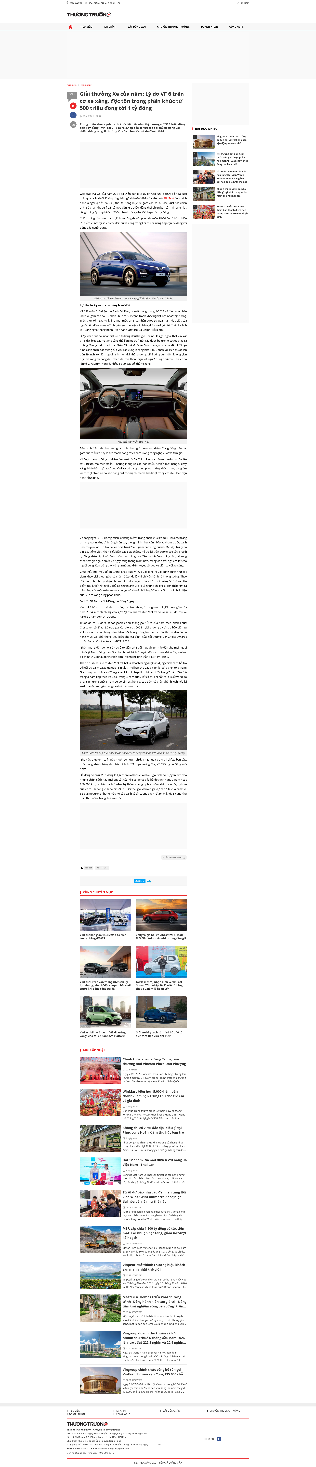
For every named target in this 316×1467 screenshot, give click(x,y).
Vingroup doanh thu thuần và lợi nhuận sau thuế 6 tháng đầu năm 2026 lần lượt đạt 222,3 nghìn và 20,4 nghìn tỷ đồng (154, 1338)
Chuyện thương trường (224, 1410)
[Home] (73, 105)
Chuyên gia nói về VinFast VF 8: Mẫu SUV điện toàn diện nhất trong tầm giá (161, 936)
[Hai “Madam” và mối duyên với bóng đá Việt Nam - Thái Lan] (100, 1171)
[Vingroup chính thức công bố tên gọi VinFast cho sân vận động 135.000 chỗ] (100, 1380)
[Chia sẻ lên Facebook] (73, 115)
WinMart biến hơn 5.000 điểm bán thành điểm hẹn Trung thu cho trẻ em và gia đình (153, 1096)
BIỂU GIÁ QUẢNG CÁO (170, 1463)
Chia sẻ (141, 881)
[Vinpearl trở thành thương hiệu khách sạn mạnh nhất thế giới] (100, 1275)
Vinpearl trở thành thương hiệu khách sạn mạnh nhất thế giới (154, 1267)
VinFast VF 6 (102, 868)
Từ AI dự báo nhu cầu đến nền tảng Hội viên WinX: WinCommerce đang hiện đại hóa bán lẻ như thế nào (154, 1197)
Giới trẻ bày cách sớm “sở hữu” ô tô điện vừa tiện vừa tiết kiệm (159, 1034)
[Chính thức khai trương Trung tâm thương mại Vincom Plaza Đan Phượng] (100, 1070)
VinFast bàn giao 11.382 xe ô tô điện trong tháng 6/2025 (103, 936)
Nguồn (172, 857)
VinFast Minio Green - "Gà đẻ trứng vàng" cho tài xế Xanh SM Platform (103, 1034)
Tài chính (121, 1410)
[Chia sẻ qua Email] (73, 124)
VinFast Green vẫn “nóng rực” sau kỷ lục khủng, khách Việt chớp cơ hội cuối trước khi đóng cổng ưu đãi (105, 985)
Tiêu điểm (74, 1410)
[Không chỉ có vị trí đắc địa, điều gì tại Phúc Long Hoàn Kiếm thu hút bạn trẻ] (100, 1138)
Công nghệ (122, 1414)
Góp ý (72, 94)
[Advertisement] (158, 55)
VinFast (169, 198)
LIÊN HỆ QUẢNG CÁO (145, 1463)
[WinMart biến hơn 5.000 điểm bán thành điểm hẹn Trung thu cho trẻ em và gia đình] (100, 1102)
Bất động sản (171, 1410)
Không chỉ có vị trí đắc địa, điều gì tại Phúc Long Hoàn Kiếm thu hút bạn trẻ (153, 1130)
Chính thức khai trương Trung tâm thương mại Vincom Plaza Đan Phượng (154, 1061)
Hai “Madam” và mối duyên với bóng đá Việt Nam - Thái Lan (155, 1162)
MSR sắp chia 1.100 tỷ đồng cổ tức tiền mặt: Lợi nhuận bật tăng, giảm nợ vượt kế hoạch (154, 1233)
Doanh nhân (76, 1414)
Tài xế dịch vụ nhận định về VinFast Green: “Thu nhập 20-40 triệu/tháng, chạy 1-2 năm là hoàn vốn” (159, 985)
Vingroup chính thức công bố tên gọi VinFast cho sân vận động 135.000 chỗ (153, 1371)
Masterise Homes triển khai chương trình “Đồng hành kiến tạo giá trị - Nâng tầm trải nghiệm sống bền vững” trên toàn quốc (154, 1302)
